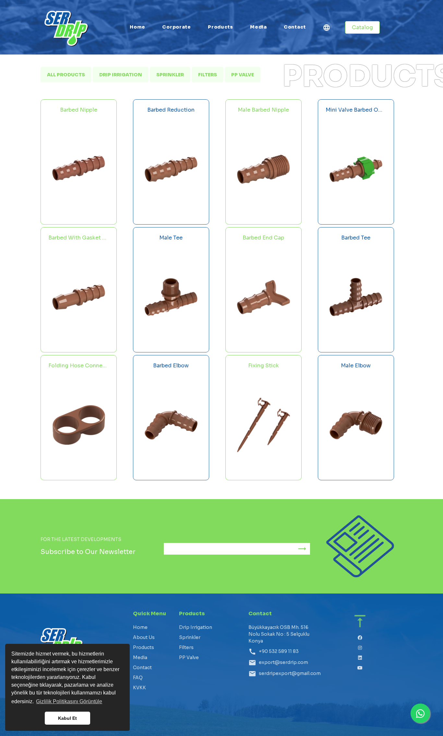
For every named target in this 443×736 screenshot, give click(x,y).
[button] (326, 28)
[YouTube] (360, 668)
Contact (295, 27)
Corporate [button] (176, 27)
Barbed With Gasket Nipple (78, 237)
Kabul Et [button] (67, 718)
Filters (207, 75)
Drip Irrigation (120, 75)
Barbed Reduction (171, 109)
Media (258, 27)
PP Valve (242, 75)
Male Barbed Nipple (263, 109)
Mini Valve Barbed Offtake (356, 109)
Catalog (362, 27)
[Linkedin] (360, 658)
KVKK (139, 688)
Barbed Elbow (171, 365)
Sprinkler (170, 75)
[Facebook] (360, 637)
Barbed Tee (355, 237)
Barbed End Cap (263, 237)
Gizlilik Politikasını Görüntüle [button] (69, 701)
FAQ (138, 678)
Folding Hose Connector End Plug (78, 365)
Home (137, 27)
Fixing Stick (263, 365)
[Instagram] (360, 647)
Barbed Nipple (78, 109)
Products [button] (220, 27)
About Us (144, 637)
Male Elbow (356, 365)
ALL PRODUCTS (66, 75)
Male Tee (171, 237)
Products (143, 647)
